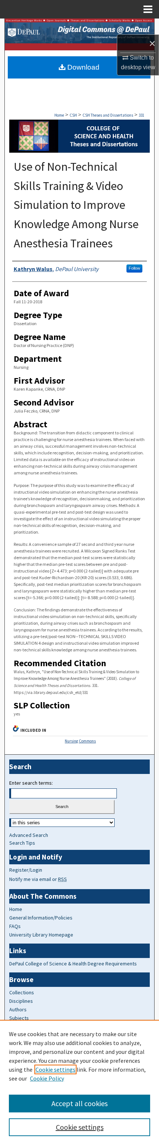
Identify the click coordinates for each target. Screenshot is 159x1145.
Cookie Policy (47, 1078)
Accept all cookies (79, 1103)
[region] (79, 1082)
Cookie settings (55, 1069)
